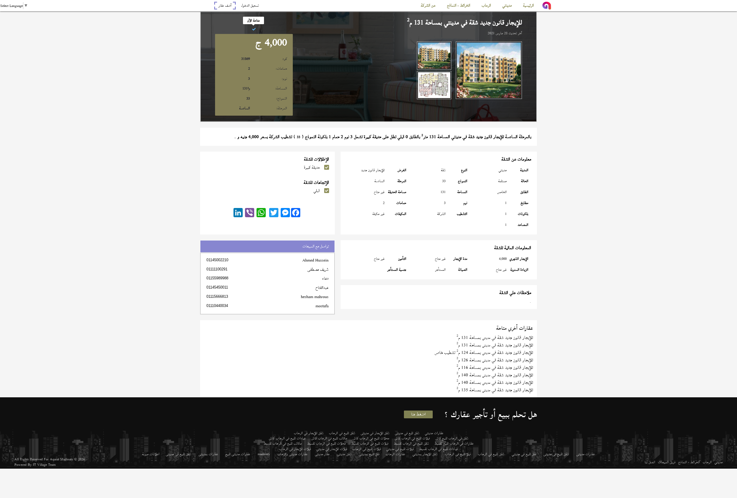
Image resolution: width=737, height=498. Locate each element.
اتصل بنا (650, 462)
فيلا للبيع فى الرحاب (458, 454)
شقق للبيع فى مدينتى (556, 454)
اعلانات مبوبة (150, 454)
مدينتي (719, 462)
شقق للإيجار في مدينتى (375, 433)
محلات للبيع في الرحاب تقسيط (326, 443)
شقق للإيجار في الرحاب (309, 433)
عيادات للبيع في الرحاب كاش (287, 438)
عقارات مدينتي (434, 433)
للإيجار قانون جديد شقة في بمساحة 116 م (495, 367)
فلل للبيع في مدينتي (524, 454)
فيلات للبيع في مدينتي (400, 448)
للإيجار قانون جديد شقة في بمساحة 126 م (495, 360)
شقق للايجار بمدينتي (425, 454)
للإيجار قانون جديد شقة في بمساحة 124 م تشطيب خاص (484, 352)
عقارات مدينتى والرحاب (292, 454)
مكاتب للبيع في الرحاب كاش (329, 438)
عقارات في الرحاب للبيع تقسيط (454, 443)
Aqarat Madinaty (61, 459)
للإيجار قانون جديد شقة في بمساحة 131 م (495, 337)
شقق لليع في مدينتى (407, 433)
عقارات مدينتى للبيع (237, 454)
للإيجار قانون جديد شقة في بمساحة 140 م (495, 375)
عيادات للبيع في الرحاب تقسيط (438, 448)
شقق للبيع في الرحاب (342, 433)
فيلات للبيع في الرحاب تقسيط (369, 443)
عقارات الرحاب (395, 454)
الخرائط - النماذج (689, 462)
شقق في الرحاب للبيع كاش (451, 438)
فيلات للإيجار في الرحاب (295, 448)
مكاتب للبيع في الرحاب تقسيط (283, 443)
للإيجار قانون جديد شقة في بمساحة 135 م (495, 390)
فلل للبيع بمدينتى (369, 454)
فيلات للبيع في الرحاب (367, 448)
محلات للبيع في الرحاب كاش (371, 438)
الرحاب (707, 462)
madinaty (264, 454)
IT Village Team (44, 464)
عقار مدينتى (322, 454)
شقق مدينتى (344, 454)
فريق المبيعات (666, 462)
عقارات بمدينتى (208, 454)
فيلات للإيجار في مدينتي (331, 448)
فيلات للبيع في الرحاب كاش (412, 438)
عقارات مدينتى (585, 454)
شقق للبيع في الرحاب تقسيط (411, 443)
